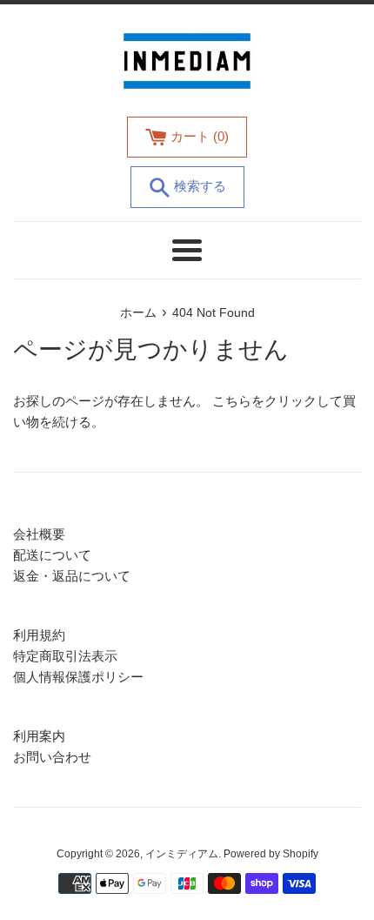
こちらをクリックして (277, 400)
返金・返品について (71, 575)
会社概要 (39, 534)
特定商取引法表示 (65, 655)
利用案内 (39, 736)
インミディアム (181, 854)
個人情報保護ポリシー (78, 676)
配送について (52, 554)
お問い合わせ (52, 756)
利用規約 (39, 635)
